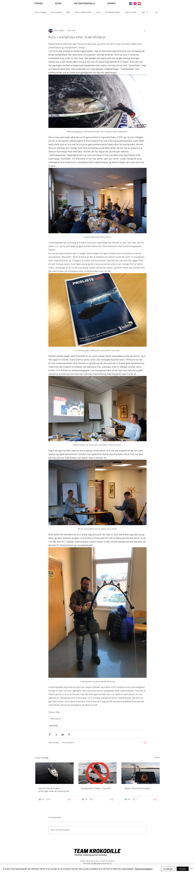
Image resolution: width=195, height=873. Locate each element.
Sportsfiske (56, 12)
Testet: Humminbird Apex (137, 788)
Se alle (157, 757)
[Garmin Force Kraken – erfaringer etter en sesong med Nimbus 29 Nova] (54, 773)
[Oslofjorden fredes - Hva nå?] (97, 773)
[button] (156, 12)
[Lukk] (191, 869)
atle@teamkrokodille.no (101, 864)
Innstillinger (168, 868)
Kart (98, 12)
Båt (68, 12)
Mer (143, 12)
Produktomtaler (112, 12)
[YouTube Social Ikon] (139, 3)
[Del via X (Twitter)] (56, 734)
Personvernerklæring (144, 868)
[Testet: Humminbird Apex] (140, 773)
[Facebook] (130, 3)
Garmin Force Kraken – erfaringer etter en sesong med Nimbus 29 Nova (54, 790)
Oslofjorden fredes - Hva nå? (96, 788)
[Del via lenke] (69, 734)
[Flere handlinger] (145, 30)
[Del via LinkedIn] (62, 734)
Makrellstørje (55, 719)
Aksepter (182, 868)
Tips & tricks (130, 12)
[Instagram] (135, 3)
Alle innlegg (40, 12)
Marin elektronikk (83, 12)
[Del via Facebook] (49, 734)
